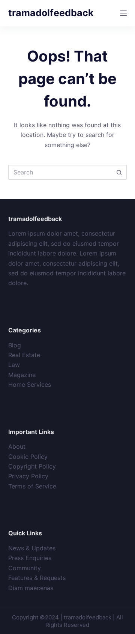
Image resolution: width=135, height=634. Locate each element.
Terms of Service (32, 486)
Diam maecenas (30, 588)
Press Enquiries (29, 558)
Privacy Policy (28, 476)
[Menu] (123, 13)
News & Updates (32, 548)
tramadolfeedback (51, 12)
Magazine (22, 375)
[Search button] (119, 172)
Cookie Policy (28, 456)
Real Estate (24, 355)
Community (24, 568)
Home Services (29, 384)
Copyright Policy (32, 466)
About (17, 446)
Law (14, 364)
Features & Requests (37, 577)
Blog (14, 345)
